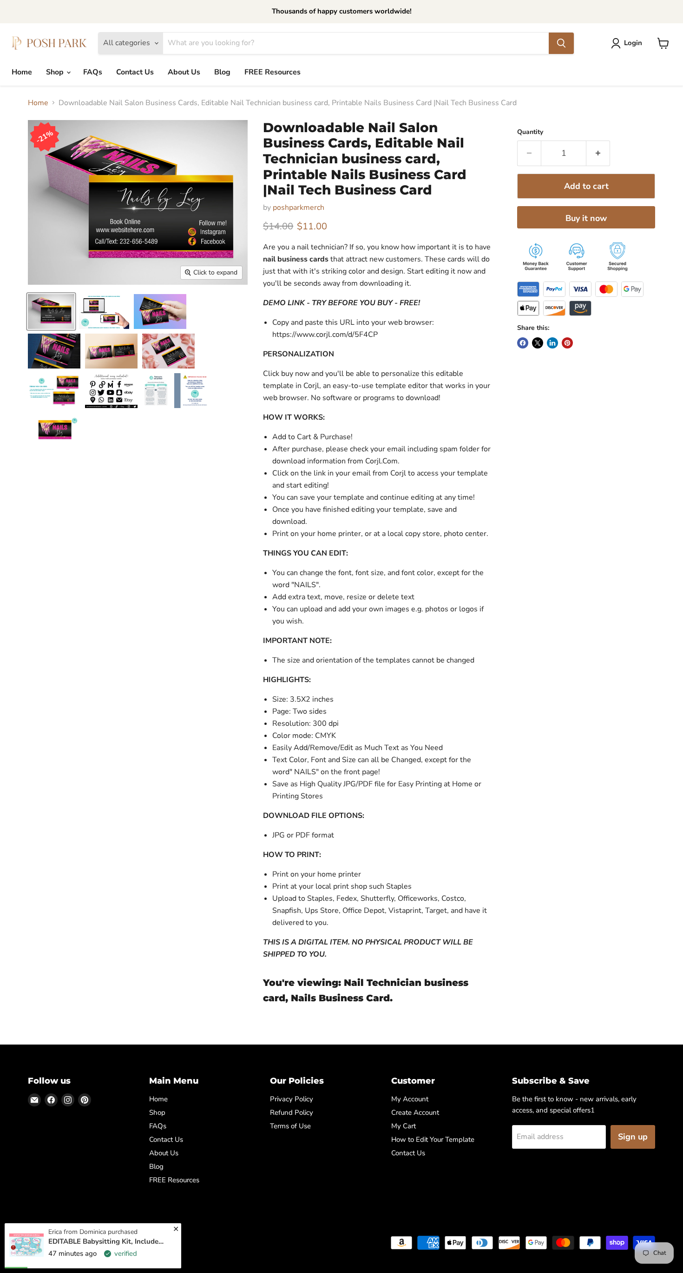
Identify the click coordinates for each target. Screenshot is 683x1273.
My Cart (403, 1126)
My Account (409, 1099)
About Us (184, 72)
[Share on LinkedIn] (552, 342)
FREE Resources (272, 72)
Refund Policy (291, 1112)
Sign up (633, 1136)
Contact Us (135, 72)
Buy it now (586, 218)
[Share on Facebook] (522, 342)
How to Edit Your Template (432, 1139)
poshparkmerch (298, 207)
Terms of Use (290, 1126)
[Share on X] (537, 342)
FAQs (92, 72)
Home (22, 72)
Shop (56, 72)
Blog (222, 72)
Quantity (530, 132)
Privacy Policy (291, 1099)
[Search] (561, 43)
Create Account (415, 1112)
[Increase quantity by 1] (598, 153)
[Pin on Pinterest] (567, 342)
